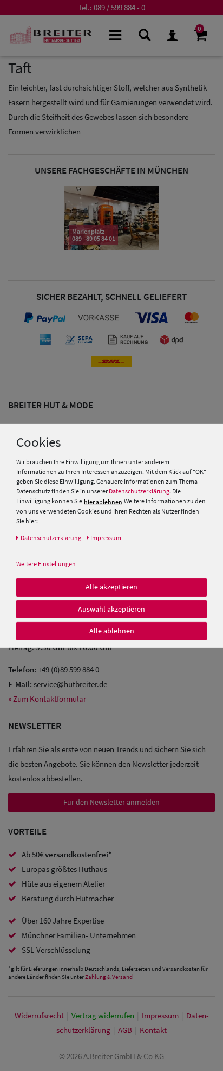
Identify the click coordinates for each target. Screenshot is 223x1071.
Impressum (160, 1015)
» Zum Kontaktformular (47, 699)
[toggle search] (143, 34)
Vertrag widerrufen (102, 1015)
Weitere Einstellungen (46, 564)
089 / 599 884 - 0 (119, 7)
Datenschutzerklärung (139, 491)
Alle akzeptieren (111, 587)
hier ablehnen (103, 502)
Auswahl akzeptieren (111, 608)
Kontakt (153, 1030)
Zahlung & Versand (109, 976)
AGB (125, 1030)
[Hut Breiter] (50, 35)
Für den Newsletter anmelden (111, 802)
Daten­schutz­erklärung (51, 538)
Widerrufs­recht (39, 1015)
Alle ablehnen (111, 631)
